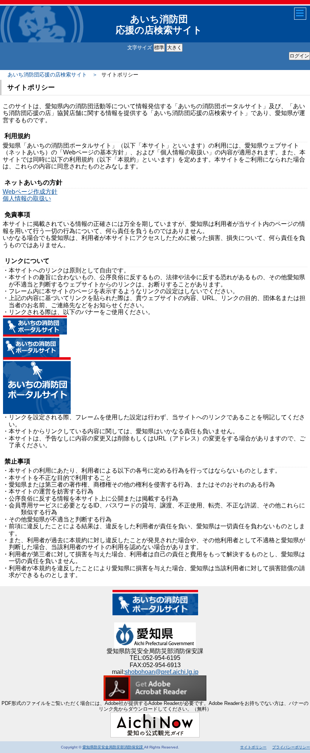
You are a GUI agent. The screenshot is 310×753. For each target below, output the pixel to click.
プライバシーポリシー (291, 747)
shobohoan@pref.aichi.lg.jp (161, 672)
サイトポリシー (253, 747)
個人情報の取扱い (27, 198)
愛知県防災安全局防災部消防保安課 (113, 747)
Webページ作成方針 (30, 191)
